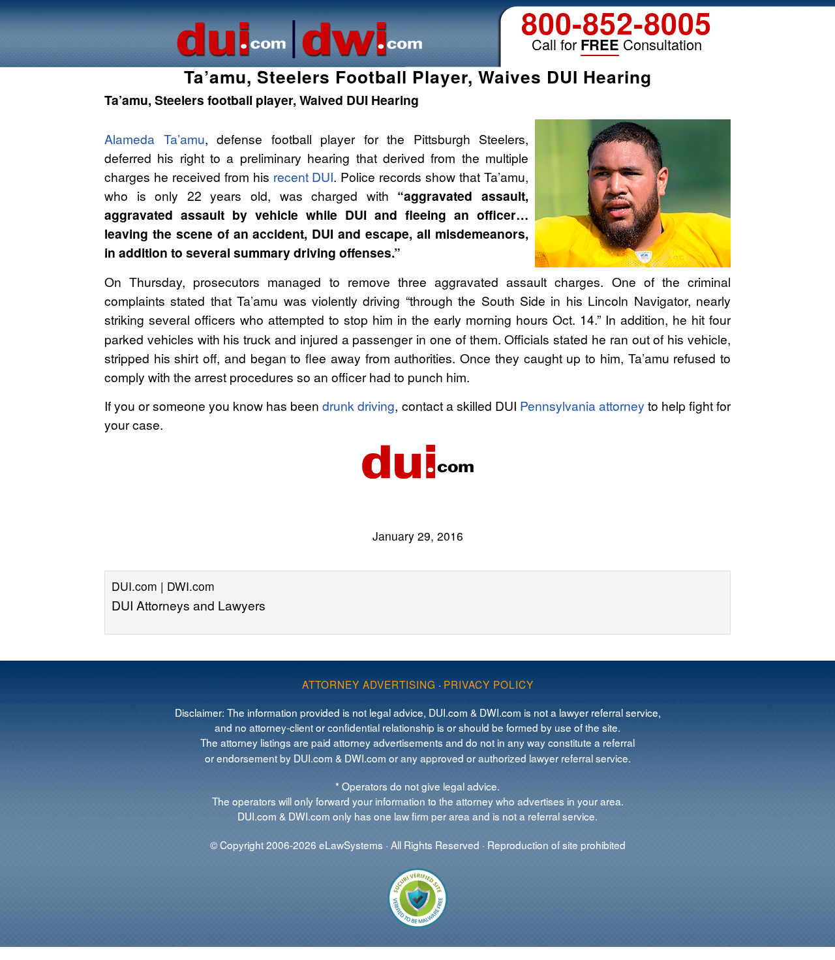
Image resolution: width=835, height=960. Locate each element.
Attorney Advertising (369, 684)
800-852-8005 (616, 22)
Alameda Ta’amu (154, 138)
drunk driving (358, 405)
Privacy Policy (489, 684)
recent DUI (303, 176)
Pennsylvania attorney (582, 405)
